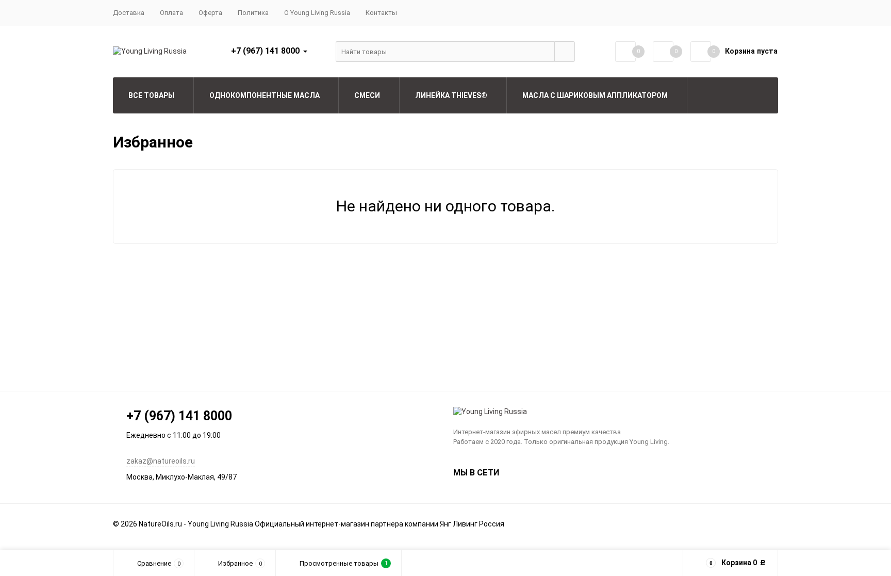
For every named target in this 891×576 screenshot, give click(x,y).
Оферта (210, 13)
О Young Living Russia (317, 13)
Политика (253, 13)
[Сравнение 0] (625, 51)
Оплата (171, 13)
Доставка (128, 13)
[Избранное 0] (663, 51)
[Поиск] (564, 51)
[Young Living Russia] (615, 412)
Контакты (381, 13)
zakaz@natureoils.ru (160, 461)
